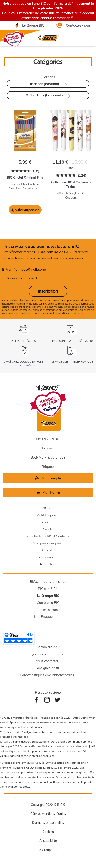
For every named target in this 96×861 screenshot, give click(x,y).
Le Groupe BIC (33, 25)
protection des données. (69, 313)
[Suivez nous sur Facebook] (36, 700)
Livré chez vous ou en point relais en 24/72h (24, 363)
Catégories (48, 61)
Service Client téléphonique (72, 361)
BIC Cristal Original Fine (25, 178)
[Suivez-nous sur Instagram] (47, 700)
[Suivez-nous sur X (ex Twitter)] (57, 700)
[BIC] (48, 38)
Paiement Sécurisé (24, 340)
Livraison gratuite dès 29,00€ (72, 340)
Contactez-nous (78, 25)
